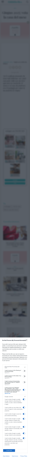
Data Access (15, 456)
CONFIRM (9, 450)
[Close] (27, 340)
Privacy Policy (23, 456)
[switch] (24, 371)
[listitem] (15, 367)
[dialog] (15, 398)
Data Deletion (6, 456)
